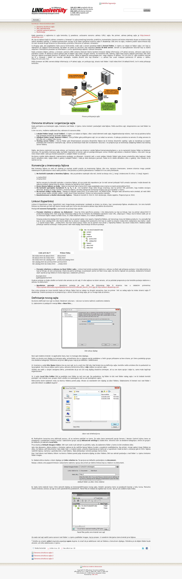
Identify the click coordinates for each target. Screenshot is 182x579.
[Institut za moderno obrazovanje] (91, 566)
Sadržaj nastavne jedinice (46, 30)
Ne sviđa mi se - (69, 548)
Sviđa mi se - (55, 548)
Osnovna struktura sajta (47, 23)
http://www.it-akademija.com (108, 287)
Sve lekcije (35, 23)
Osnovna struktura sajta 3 (43, 559)
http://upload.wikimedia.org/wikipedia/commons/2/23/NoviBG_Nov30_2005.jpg (66, 287)
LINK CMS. (95, 574)
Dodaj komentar (40, 548)
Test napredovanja (43, 28)
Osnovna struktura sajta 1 (43, 553)
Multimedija (41, 32)
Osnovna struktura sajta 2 (43, 556)
